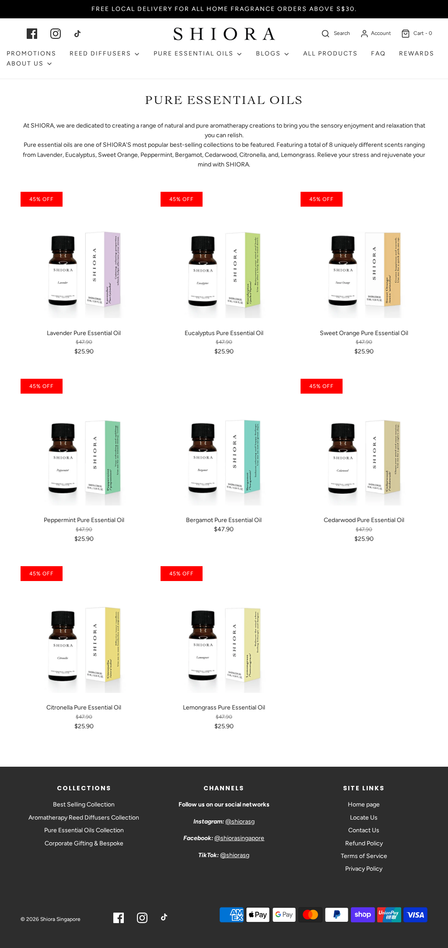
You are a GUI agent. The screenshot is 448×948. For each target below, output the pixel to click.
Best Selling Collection (84, 804)
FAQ (378, 53)
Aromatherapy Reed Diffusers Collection (83, 817)
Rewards (416, 53)
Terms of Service (364, 856)
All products (330, 53)
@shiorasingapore (239, 838)
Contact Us (363, 830)
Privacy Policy (363, 868)
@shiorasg (240, 821)
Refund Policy (364, 843)
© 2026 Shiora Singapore (50, 919)
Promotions (31, 53)
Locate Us (364, 817)
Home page (364, 804)
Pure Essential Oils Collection (84, 830)
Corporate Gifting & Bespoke (84, 843)
